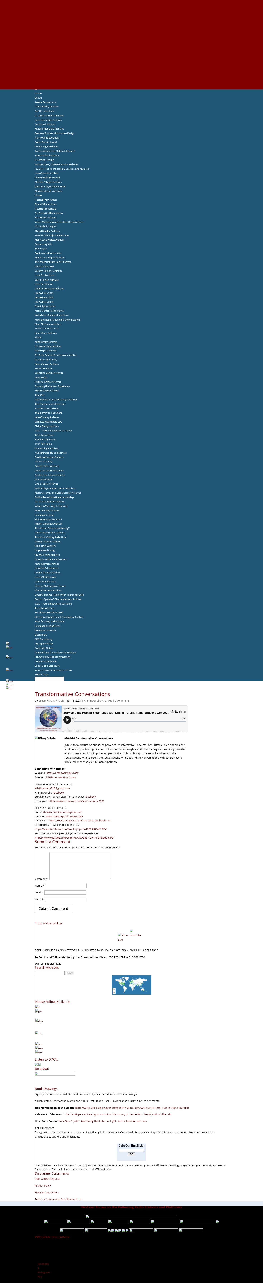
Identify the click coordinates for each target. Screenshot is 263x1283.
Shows (38, 97)
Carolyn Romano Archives (48, 270)
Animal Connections (45, 102)
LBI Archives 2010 (44, 293)
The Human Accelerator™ (48, 519)
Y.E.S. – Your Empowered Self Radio (53, 430)
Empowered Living (45, 550)
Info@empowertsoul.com (61, 777)
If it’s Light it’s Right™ (46, 226)
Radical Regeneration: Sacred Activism (55, 488)
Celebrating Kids (43, 244)
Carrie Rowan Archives (47, 279)
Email (39, 892)
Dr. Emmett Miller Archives (49, 213)
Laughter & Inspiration (47, 568)
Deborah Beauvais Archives (49, 288)
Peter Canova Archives (47, 364)
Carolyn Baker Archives (47, 466)
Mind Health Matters (46, 341)
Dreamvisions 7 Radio (51, 700)
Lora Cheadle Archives (46, 173)
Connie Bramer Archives (47, 572)
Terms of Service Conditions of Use (53, 670)
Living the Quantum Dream (49, 470)
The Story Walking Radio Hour (51, 537)
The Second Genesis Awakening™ (52, 528)
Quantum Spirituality (46, 359)
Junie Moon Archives (46, 332)
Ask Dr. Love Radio (45, 111)
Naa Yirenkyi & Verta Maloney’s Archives (56, 399)
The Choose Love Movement (50, 404)
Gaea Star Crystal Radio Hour (50, 186)
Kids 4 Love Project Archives (49, 239)
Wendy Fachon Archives (47, 541)
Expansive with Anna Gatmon (50, 559)
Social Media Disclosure (47, 665)
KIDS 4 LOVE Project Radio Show (52, 235)
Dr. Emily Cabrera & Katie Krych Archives (56, 355)
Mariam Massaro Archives (48, 191)
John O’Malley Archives (47, 417)
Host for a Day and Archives (49, 621)
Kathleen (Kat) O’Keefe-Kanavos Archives (56, 164)
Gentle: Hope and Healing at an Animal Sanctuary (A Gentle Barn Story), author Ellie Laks (119, 1114)
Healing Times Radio (45, 208)
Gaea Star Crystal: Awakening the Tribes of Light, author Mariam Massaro (103, 1121)
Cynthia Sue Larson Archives (50, 475)
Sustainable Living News (47, 625)
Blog (131, 44)
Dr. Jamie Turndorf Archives (49, 115)
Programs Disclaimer (46, 661)
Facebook (58, 792)
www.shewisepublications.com (64, 816)
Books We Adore (131, 19)
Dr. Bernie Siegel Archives (48, 346)
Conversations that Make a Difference (55, 150)
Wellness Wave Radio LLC (48, 421)
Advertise (131, 6)
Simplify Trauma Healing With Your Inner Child (59, 594)
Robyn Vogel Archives (46, 146)
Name (39, 885)
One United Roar (44, 479)
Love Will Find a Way (46, 577)
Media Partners (131, 57)
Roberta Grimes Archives (48, 381)
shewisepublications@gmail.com (62, 812)
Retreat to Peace (43, 368)
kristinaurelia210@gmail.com (52, 788)
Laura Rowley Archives (47, 106)
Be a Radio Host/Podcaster (49, 612)
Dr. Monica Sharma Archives (50, 501)
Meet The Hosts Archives (48, 324)
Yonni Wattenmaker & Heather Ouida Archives (59, 222)
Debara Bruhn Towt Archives (50, 532)
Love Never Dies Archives (48, 120)
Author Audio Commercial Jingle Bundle (131, 27)
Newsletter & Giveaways (131, 14)
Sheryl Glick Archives (46, 204)
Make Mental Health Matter (49, 310)
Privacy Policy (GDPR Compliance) (52, 656)
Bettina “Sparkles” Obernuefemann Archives (58, 599)
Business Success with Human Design (54, 133)
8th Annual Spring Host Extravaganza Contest (59, 617)
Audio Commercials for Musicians (131, 74)
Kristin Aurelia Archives (47, 390)
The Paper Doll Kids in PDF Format (53, 261)
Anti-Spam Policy (44, 643)
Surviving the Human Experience (52, 386)
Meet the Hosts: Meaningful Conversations (57, 319)
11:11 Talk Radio (43, 443)
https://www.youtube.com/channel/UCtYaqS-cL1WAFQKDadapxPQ (74, 837)
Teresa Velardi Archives (47, 155)
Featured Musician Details (131, 70)
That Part (40, 395)
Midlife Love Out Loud (47, 328)
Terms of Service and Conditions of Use (58, 1199)
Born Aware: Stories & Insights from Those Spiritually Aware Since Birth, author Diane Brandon (132, 1107)
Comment (42, 879)
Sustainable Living (44, 514)
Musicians (131, 61)
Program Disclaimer (47, 1192)
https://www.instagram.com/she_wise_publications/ (79, 820)
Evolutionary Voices (45, 439)
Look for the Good (44, 275)
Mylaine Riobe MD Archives (49, 128)
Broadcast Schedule (45, 630)
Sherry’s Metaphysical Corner (50, 586)
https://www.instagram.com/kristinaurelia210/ (76, 801)
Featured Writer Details (131, 36)
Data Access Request (47, 1178)
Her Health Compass (46, 217)
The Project (41, 248)
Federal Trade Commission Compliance (55, 652)
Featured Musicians (131, 65)
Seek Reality (41, 377)
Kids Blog (131, 48)
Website (40, 899)
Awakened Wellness (45, 124)
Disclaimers (41, 634)
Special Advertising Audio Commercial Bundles (131, 10)
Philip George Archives (47, 426)
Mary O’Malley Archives (47, 510)
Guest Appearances (45, 306)
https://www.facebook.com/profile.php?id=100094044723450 (71, 829)
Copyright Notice (44, 648)
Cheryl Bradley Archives (47, 230)
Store (131, 82)
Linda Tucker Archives (46, 483)
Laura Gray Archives (45, 581)
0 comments (122, 700)
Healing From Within (46, 199)
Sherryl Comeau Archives (48, 590)
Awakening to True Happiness (51, 452)
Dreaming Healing (44, 159)
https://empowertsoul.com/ (62, 773)
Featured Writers (131, 31)
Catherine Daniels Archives (49, 372)
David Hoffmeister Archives (49, 457)
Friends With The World (47, 177)
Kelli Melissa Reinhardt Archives (51, 315)
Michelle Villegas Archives (48, 182)
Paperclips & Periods (46, 350)
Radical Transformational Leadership (54, 497)
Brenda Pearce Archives (47, 554)
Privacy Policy (43, 1185)
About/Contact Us (131, 2)
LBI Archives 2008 (44, 302)
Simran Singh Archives (46, 448)
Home (38, 93)
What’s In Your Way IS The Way (51, 506)
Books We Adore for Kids (131, 40)
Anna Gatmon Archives (47, 563)
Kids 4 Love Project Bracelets (50, 257)
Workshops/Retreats (132, 78)
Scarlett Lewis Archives (47, 408)
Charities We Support (131, 53)
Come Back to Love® (46, 142)
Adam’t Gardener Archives (48, 523)
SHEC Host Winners (45, 545)
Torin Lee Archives (44, 434)
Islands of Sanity (43, 461)
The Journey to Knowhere (48, 412)
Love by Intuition (44, 284)
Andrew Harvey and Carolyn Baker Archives (58, 492)
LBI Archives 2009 (44, 297)
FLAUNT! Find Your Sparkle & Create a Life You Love (62, 168)
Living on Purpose (44, 266)
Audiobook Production (131, 23)
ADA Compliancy (43, 639)
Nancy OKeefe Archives (47, 137)
